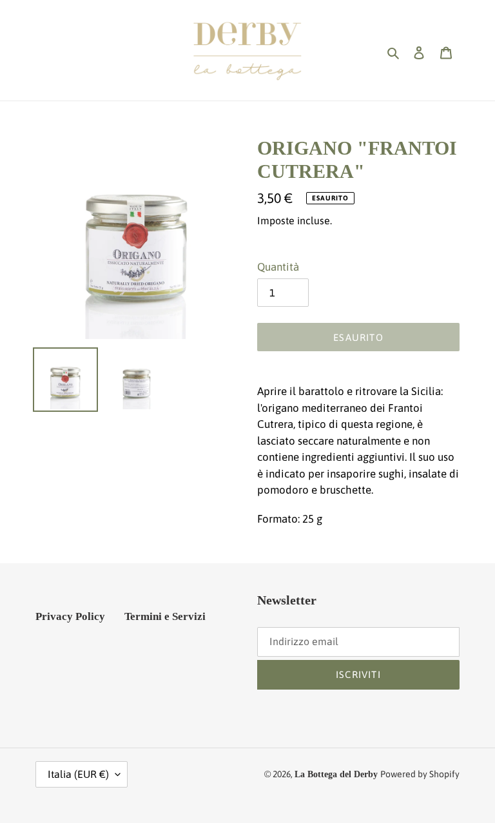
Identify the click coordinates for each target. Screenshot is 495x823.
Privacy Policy (70, 616)
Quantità (278, 266)
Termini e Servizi (165, 616)
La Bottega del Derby (336, 774)
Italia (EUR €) (78, 774)
